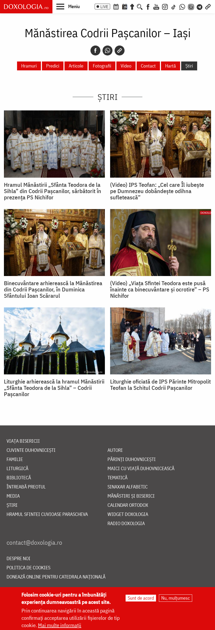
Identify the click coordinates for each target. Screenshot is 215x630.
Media (13, 496)
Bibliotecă (19, 478)
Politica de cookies (28, 568)
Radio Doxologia (126, 523)
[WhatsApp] (182, 6)
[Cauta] (139, 6)
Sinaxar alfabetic (128, 487)
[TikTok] (173, 6)
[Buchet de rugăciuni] (132, 6)
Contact (148, 66)
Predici (52, 66)
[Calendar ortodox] (116, 6)
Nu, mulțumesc (175, 598)
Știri (189, 66)
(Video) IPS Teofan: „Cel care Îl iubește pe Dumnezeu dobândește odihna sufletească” (157, 191)
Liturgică (17, 468)
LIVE (104, 6)
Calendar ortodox (128, 505)
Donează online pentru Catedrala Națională (56, 577)
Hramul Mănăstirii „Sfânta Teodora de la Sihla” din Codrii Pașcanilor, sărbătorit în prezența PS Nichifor (52, 191)
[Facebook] (148, 6)
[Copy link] (120, 50)
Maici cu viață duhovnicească (141, 468)
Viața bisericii (23, 441)
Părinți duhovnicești (132, 459)
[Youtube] (156, 6)
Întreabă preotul (26, 487)
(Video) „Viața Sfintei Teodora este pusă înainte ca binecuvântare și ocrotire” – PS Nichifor (159, 289)
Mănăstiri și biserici (131, 496)
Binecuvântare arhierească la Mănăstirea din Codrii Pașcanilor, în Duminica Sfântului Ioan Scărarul (53, 289)
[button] (68, 6)
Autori (115, 450)
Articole (76, 66)
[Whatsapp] (107, 50)
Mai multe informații (59, 625)
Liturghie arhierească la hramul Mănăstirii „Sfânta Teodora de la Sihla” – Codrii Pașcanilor (54, 387)
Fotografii (102, 66)
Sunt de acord (141, 598)
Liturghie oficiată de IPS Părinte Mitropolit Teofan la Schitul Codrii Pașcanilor (160, 384)
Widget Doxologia (128, 514)
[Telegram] (199, 6)
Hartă (170, 66)
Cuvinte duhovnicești (31, 450)
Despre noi (18, 558)
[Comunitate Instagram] (191, 6)
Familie (15, 459)
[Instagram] (165, 6)
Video (126, 66)
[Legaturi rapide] (208, 6)
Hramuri (29, 66)
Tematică (117, 478)
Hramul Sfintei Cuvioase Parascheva (47, 514)
